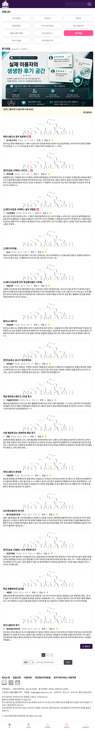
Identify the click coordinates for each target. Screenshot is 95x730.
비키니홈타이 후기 (11, 625)
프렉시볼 (9, 174)
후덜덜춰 (9, 324)
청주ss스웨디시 (10, 321)
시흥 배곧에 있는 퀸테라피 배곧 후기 (19, 432)
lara (8, 252)
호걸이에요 (10, 553)
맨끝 (51, 655)
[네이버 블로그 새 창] (4, 682)
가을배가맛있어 (12, 400)
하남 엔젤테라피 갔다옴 (13, 588)
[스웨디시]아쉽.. (10, 248)
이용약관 (28, 677)
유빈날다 (9, 363)
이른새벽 (9, 475)
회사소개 (6, 677)
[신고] (52, 140)
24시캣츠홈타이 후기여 (13, 510)
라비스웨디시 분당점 (12, 471)
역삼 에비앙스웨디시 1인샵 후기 (17, 396)
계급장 (9, 592)
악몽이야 (9, 285)
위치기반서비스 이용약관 (65, 677)
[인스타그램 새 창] (11, 682)
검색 (68, 662)
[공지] (5, 109)
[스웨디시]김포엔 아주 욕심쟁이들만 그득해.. (23, 282)
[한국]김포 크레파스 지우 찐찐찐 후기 (19, 549)
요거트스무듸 (11, 140)
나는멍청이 (10, 213)
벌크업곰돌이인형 (13, 514)
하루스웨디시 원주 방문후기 (17, 136)
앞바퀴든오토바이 (13, 628)
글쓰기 (87, 646)
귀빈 (8, 436)
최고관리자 (87, 112)
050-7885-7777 (16, 692)
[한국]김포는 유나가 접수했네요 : (18, 360)
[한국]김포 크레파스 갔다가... (17, 170)
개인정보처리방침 (43, 677)
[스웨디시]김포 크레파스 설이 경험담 (20, 209)
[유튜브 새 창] (17, 682)
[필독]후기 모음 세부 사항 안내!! (21, 109)
